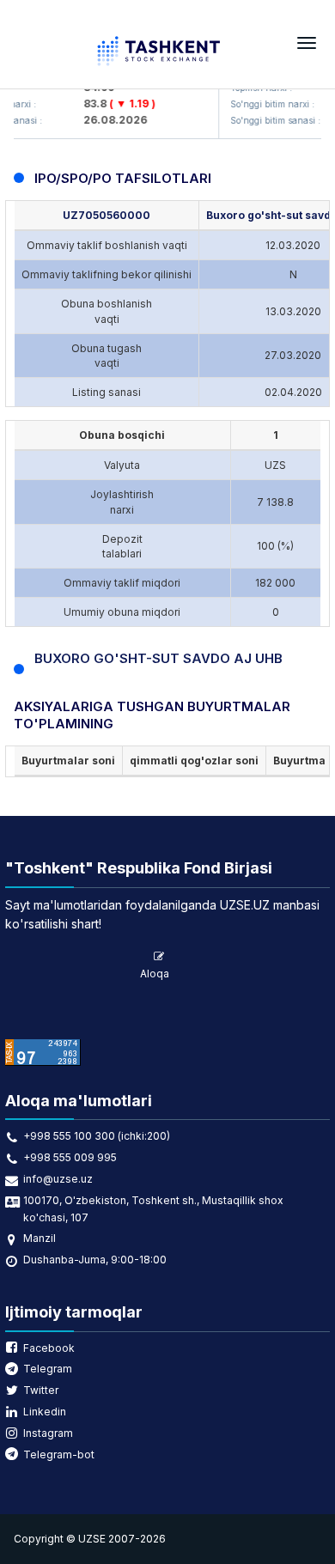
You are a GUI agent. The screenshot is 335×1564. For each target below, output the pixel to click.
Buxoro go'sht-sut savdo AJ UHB (158, 658)
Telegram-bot (58, 1454)
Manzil (39, 1238)
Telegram (47, 1368)
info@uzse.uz (58, 1178)
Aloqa (154, 973)
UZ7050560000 (106, 215)
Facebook (49, 1348)
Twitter (40, 1390)
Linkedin (44, 1411)
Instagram (48, 1433)
